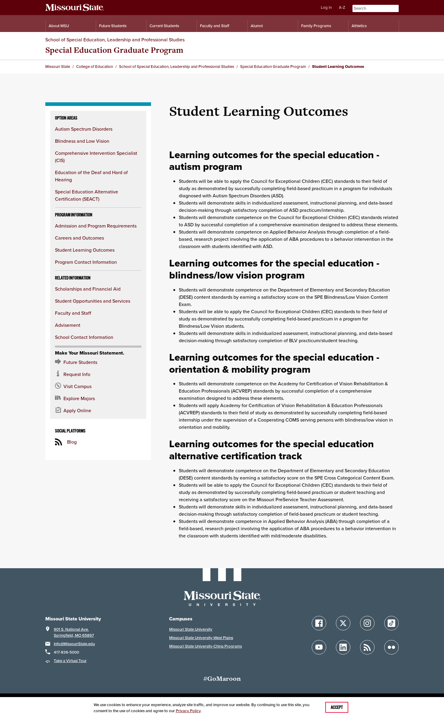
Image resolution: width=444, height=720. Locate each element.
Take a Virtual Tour (70, 661)
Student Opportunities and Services (92, 301)
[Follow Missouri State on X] (343, 623)
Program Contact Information (86, 262)
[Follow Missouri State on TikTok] (391, 623)
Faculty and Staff (214, 26)
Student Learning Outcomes (84, 250)
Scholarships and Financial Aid (88, 288)
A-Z (342, 7)
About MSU (59, 26)
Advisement (67, 325)
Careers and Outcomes (79, 237)
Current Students (164, 26)
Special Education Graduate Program (114, 50)
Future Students (113, 26)
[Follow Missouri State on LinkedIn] (343, 647)
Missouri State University (190, 629)
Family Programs (316, 26)
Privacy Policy (188, 711)
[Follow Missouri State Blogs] (367, 647)
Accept (337, 707)
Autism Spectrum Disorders (83, 129)
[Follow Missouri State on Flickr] (391, 647)
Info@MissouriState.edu (74, 644)
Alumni (257, 26)
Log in (326, 7)
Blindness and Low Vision (82, 141)
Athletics (359, 26)
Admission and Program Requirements (96, 225)
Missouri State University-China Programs (205, 646)
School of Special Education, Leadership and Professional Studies (115, 39)
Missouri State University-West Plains (201, 638)
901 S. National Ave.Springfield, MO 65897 (74, 632)
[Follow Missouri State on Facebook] (319, 623)
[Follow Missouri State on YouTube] (319, 647)
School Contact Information (84, 337)
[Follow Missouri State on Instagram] (367, 623)
